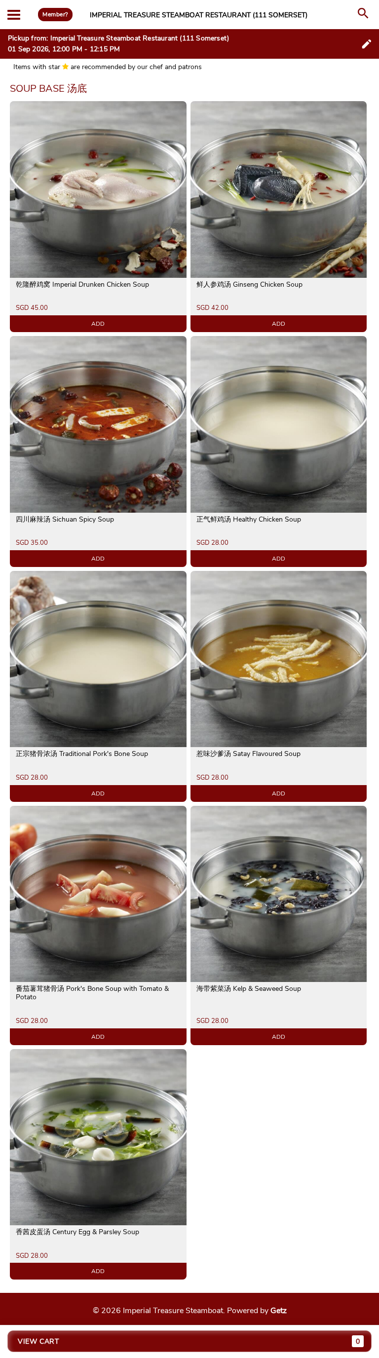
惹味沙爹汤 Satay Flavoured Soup (248, 753)
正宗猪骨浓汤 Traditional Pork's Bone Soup (82, 753)
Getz (278, 1310)
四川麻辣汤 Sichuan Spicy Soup (65, 519)
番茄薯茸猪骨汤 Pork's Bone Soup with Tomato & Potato (92, 993)
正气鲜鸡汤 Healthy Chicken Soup (248, 519)
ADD (98, 324)
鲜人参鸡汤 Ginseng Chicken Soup (249, 284)
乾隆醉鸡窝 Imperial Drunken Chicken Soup (82, 284)
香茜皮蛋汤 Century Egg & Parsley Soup (77, 1232)
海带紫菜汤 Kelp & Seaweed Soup (248, 988)
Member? (55, 14)
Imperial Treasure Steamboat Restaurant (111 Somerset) (198, 14)
